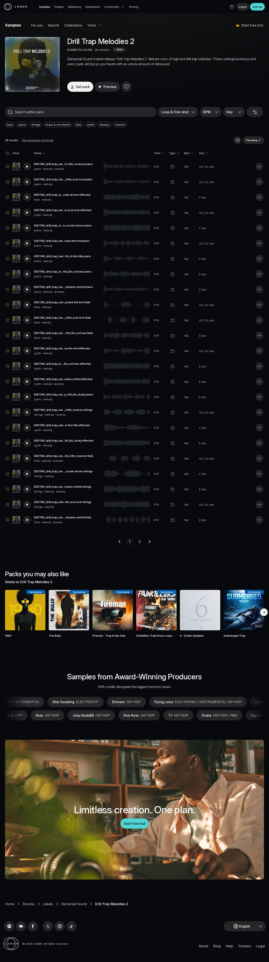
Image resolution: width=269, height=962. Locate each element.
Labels (48, 904)
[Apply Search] (10, 112)
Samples (44, 6)
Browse (28, 904)
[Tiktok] (71, 926)
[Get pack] (37, 610)
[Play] (32, 64)
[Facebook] (33, 926)
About (203, 946)
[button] (232, 7)
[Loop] (173, 166)
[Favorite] (126, 87)
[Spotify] (9, 926)
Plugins (59, 6)
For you (37, 25)
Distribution (92, 6)
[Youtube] (21, 926)
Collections (73, 25)
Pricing (133, 6)
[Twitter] (48, 926)
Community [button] (111, 6)
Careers (244, 946)
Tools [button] (91, 25)
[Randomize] (237, 140)
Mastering (74, 6)
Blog (217, 946)
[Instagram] (60, 926)
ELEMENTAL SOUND (79, 49)
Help (229, 946)
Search (53, 25)
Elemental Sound (74, 904)
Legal (260, 946)
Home (9, 904)
